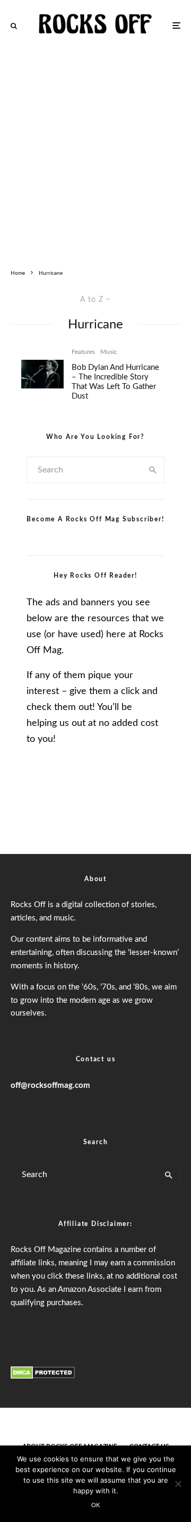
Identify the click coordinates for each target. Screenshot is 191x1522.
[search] (153, 470)
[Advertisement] (95, 152)
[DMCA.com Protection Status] (43, 1377)
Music (108, 352)
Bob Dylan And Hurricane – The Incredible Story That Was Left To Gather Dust (115, 381)
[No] (177, 1483)
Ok (95, 1505)
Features (83, 352)
